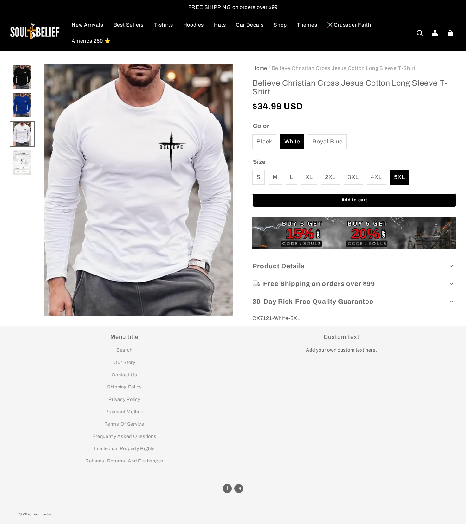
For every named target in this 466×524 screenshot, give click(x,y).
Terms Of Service (124, 424)
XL (309, 177)
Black (264, 141)
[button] (419, 33)
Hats (220, 25)
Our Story (124, 362)
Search (124, 350)
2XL (330, 177)
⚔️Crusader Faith (349, 25)
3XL (353, 177)
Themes (307, 25)
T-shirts (163, 25)
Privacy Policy (124, 399)
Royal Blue (327, 141)
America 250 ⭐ (91, 40)
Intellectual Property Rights (124, 448)
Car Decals (249, 25)
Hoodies (193, 25)
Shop (280, 25)
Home (259, 68)
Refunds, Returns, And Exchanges (124, 460)
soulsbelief (43, 514)
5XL (399, 177)
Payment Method (124, 411)
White (292, 141)
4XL (376, 177)
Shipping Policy (124, 386)
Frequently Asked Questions (124, 436)
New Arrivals (87, 25)
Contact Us (124, 374)
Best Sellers (128, 25)
